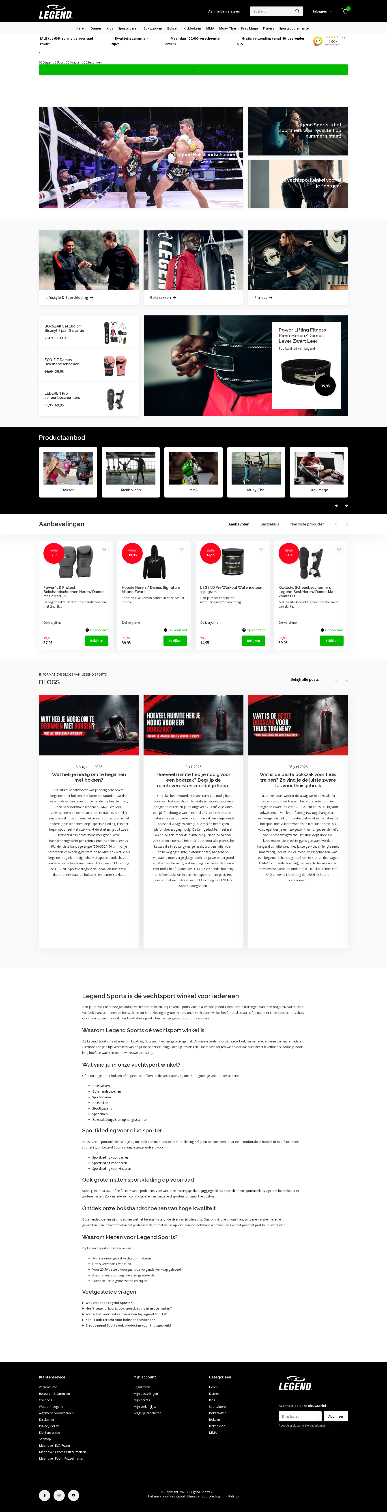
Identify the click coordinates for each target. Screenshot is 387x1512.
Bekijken (96, 640)
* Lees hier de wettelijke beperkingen (302, 1425)
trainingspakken (188, 1191)
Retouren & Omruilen (54, 1393)
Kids (110, 28)
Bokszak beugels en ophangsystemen (119, 1119)
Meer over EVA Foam (54, 1445)
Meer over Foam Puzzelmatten (61, 1458)
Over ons (45, 1400)
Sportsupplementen (295, 28)
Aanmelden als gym (224, 11)
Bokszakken (153, 28)
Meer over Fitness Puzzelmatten (62, 1452)
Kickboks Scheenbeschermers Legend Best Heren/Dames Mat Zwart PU (307, 591)
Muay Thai (227, 28)
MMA (210, 28)
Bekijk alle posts (305, 679)
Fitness (268, 28)
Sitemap (45, 1439)
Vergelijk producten (147, 1413)
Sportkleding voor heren (109, 1163)
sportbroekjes (255, 1191)
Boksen (172, 28)
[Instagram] (59, 1495)
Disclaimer (46, 1419)
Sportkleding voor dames (110, 1157)
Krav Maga (249, 28)
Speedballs (100, 1114)
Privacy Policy (49, 1426)
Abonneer (335, 1416)
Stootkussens (102, 1108)
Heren (81, 28)
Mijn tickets (141, 1400)
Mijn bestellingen (145, 1393)
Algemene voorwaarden (56, 1413)
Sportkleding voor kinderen (111, 1168)
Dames (96, 28)
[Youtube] (73, 1495)
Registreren (141, 1387)
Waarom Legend (51, 1406)
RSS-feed (219, 1492)
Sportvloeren (128, 28)
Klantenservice (49, 1432)
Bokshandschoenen (106, 1091)
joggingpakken (211, 1191)
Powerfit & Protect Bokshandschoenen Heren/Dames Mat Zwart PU (73, 591)
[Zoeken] (297, 11)
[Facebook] (44, 1495)
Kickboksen (192, 28)
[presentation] (336, 505)
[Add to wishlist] (103, 549)
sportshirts (231, 1191)
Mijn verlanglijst (144, 1406)
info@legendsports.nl (294, 1397)
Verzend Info (48, 1387)
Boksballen (100, 1103)
